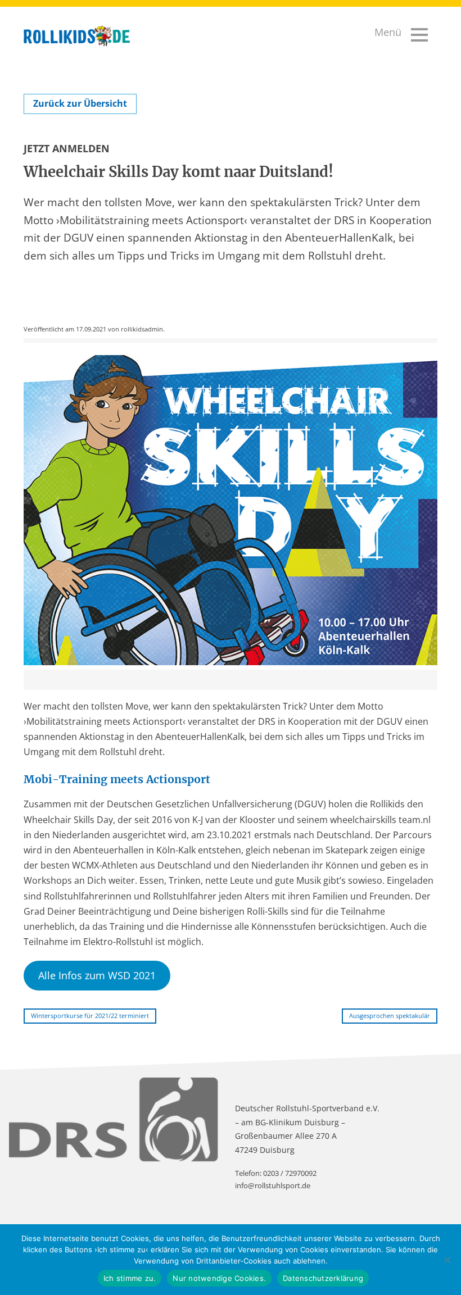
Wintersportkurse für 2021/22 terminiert (90, 1015)
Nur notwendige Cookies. (219, 1278)
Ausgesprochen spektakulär (389, 1015)
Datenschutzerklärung (323, 1278)
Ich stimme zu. (129, 1278)
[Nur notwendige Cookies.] (447, 1259)
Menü (387, 32)
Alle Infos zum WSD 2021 (97, 975)
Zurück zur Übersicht (80, 103)
